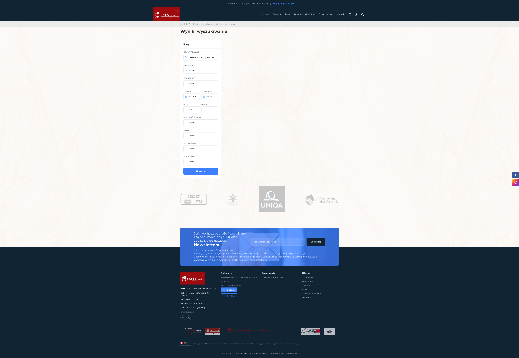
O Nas (330, 14)
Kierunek (188, 65)
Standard (189, 156)
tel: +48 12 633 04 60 (189, 299)
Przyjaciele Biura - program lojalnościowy (239, 277)
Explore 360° (307, 281)
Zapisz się (316, 241)
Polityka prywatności (259, 353)
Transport (189, 78)
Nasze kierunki (308, 277)
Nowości (306, 285)
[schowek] (350, 14)
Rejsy (287, 14)
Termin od (189, 91)
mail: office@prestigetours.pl (193, 307)
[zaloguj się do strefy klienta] (356, 14)
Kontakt (341, 14)
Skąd (186, 130)
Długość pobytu (192, 117)
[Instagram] (188, 317)
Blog (321, 14)
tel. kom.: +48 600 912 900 (191, 303)
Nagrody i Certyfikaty (311, 293)
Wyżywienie (189, 143)
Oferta (275, 14)
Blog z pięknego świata (231, 285)
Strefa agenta (229, 290)
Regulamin (244, 353)
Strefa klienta (229, 296)
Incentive (225, 281)
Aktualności (307, 297)
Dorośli (187, 104)
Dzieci (204, 104)
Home (265, 14)
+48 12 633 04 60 (283, 3)
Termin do (207, 91)
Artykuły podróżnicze (304, 14)
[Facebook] (182, 317)
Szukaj (201, 171)
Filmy (304, 289)
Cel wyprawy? (191, 52)
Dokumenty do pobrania (272, 277)
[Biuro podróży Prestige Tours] (166, 14)
